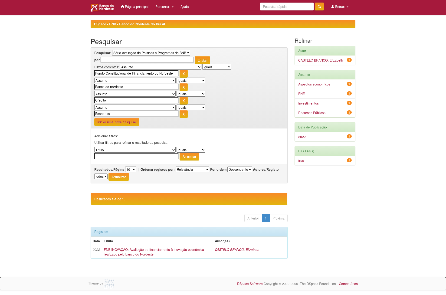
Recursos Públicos (311, 112)
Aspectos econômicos (314, 84)
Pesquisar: (102, 52)
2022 (302, 136)
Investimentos (308, 103)
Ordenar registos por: (158, 169)
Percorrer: (163, 6)
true (301, 160)
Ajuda (184, 6)
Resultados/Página (109, 169)
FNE (301, 93)
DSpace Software (250, 283)
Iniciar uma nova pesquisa (116, 122)
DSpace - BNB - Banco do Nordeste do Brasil (129, 24)
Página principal (136, 6)
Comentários (348, 283)
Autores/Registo (266, 169)
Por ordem (218, 169)
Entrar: (340, 6)
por (97, 59)
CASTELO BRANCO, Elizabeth (237, 249)
